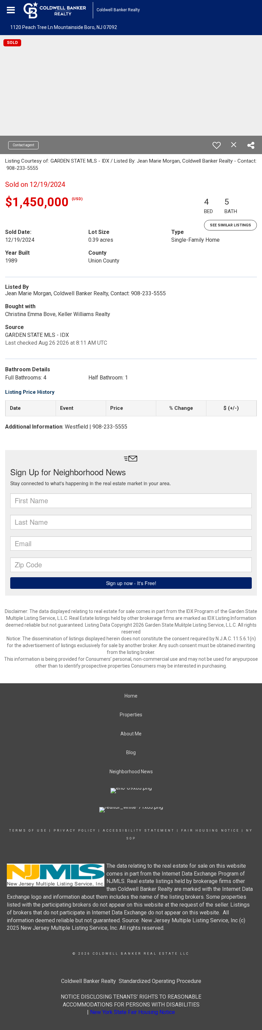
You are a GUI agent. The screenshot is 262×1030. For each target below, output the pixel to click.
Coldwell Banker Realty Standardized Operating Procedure (131, 981)
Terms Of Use (28, 830)
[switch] (216, 145)
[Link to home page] (58, 10)
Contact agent (23, 145)
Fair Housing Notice (210, 830)
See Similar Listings (230, 225)
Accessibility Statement (139, 830)
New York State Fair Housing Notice (132, 1012)
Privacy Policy (75, 830)
